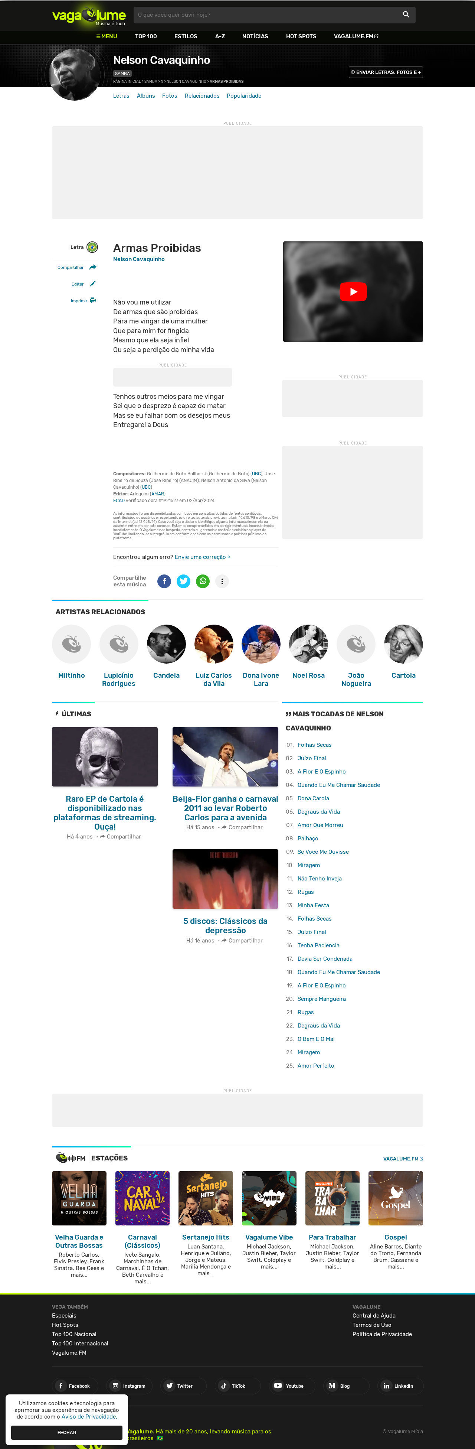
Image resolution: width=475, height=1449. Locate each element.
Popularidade (244, 95)
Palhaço (308, 838)
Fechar (67, 1432)
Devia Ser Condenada (325, 958)
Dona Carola (313, 798)
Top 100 (146, 36)
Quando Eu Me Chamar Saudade (339, 785)
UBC (256, 473)
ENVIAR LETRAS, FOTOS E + (388, 72)
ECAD (119, 500)
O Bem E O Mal (316, 1039)
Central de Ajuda (374, 1315)
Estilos (185, 36)
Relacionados (202, 95)
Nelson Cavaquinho (161, 60)
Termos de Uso (372, 1325)
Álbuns (146, 95)
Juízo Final (312, 758)
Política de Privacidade (382, 1334)
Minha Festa (313, 905)
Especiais (64, 1315)
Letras (121, 95)
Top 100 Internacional (80, 1343)
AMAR (157, 493)
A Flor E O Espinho (322, 771)
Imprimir (79, 300)
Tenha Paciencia (319, 945)
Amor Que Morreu (320, 825)
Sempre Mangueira (322, 999)
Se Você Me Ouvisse (323, 852)
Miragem (309, 865)
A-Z (220, 36)
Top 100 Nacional (74, 1334)
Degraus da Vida (319, 811)
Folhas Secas (315, 745)
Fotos (169, 95)
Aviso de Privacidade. (89, 1416)
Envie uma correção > (202, 557)
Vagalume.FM (353, 36)
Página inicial (127, 81)
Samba (122, 73)
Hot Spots (301, 36)
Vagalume (89, 15)
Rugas (306, 892)
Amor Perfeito (316, 1065)
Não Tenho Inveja (320, 878)
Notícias (255, 36)
